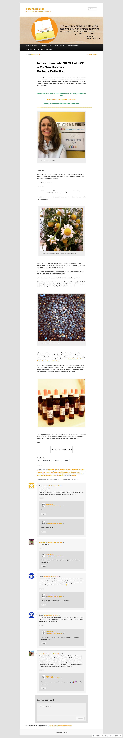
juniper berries (65, 474)
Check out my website (31, 45)
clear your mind (46, 472)
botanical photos (81, 471)
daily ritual (61, 472)
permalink (73, 475)
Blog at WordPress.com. (61, 732)
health (55, 474)
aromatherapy (59, 471)
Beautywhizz (42, 542)
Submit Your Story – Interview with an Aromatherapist (39, 49)
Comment (80, 718)
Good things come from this (43, 471)
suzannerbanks (35, 9)
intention (60, 474)
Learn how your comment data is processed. (60, 726)
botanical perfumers (72, 471)
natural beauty (73, 474)
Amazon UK (72, 99)
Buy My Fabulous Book (45, 45)
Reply (42, 498)
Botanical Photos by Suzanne (77, 469)
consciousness (54, 472)
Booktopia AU (62, 99)
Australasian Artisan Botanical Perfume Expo (59, 469)
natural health (80, 474)
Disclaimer (62, 45)
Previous (89, 54)
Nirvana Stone (42, 653)
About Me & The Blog (73, 45)
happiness (51, 474)
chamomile (39, 472)
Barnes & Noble (52, 99)
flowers (46, 474)
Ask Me (56, 45)
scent (54, 475)
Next (95, 54)
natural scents (48, 475)
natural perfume (41, 475)
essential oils (67, 472)
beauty (64, 471)
